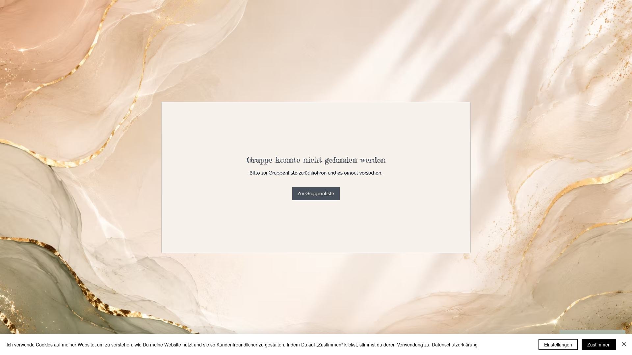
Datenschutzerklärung (455, 344)
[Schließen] (624, 344)
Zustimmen (599, 344)
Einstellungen (558, 344)
